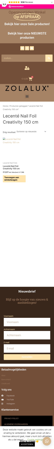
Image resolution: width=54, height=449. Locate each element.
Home (5, 106)
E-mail (6, 342)
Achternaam (9, 329)
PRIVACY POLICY (11, 418)
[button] (27, 96)
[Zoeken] (49, 58)
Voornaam (8, 316)
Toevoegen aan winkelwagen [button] (11, 178)
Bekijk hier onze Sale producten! (27, 24)
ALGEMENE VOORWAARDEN (16, 424)
